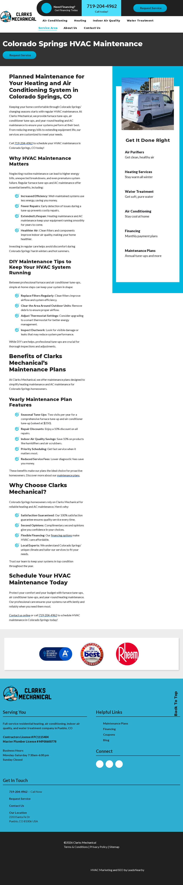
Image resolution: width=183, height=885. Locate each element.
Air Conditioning (55, 20)
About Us (71, 28)
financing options (61, 535)
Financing (109, 729)
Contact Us (92, 28)
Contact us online (19, 615)
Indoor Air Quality (107, 20)
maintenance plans (68, 475)
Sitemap (114, 846)
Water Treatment (140, 20)
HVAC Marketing (101, 870)
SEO (120, 870)
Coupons (109, 734)
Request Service (20, 798)
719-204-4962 (102, 6)
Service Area (48, 28)
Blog (106, 740)
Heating (80, 20)
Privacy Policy (98, 846)
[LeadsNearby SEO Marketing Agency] (62, 870)
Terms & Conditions (76, 846)
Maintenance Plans (116, 723)
